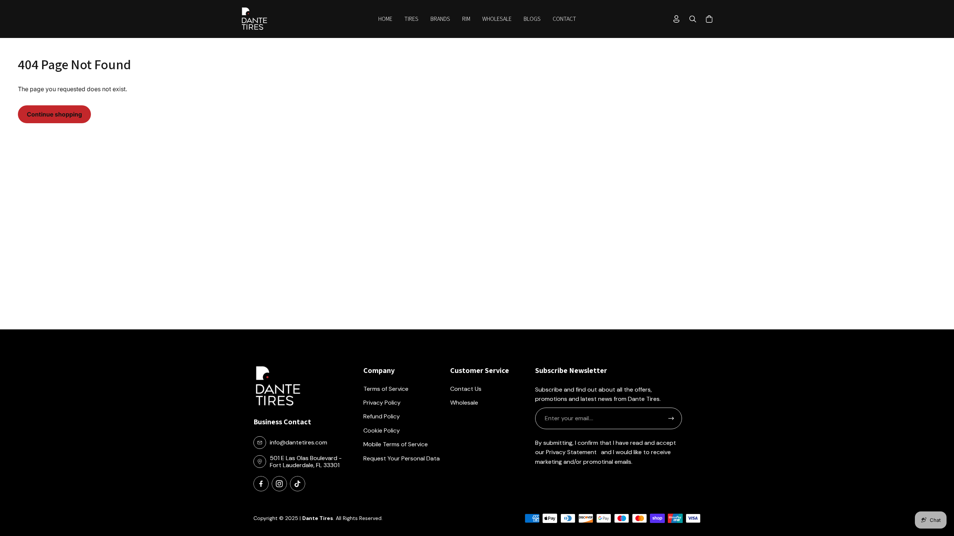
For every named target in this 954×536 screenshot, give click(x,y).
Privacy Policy (382, 402)
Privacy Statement (571, 452)
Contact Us (465, 389)
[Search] (692, 19)
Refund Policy (381, 416)
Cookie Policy (381, 430)
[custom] (261, 483)
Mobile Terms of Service (395, 444)
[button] (411, 19)
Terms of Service (385, 389)
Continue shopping (54, 114)
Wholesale (464, 402)
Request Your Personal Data (401, 458)
